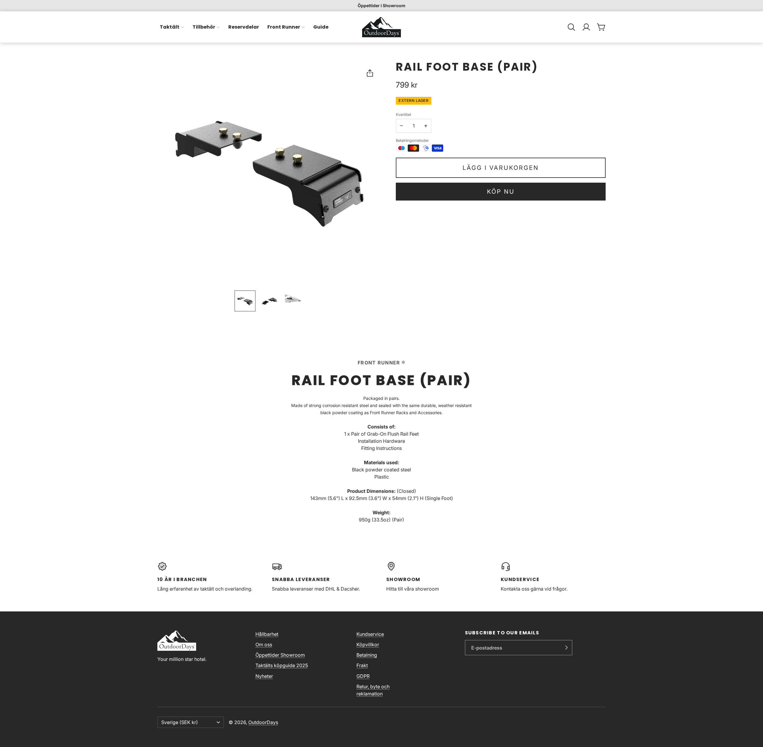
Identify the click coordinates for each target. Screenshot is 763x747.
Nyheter (264, 676)
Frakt (362, 665)
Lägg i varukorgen (501, 167)
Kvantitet (403, 114)
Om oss (263, 644)
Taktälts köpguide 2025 (281, 665)
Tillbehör (204, 27)
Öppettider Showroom (280, 655)
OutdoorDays (263, 722)
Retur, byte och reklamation (373, 690)
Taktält (169, 27)
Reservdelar (243, 27)
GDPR (363, 676)
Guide (320, 27)
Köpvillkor (367, 644)
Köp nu (501, 191)
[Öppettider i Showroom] (381, 5)
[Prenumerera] (566, 648)
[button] (571, 27)
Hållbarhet (266, 634)
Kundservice (370, 634)
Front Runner (283, 27)
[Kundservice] (553, 576)
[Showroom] (438, 576)
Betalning (366, 655)
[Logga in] (586, 27)
